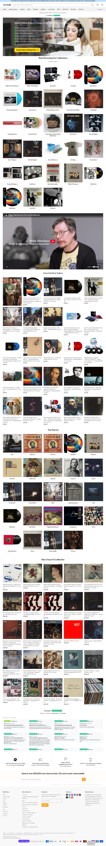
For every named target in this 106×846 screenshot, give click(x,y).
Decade (35, 9)
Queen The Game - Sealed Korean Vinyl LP (91, 671)
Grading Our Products (27, 814)
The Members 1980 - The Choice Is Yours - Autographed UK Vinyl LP (53, 700)
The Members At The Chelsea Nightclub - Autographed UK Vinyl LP (31, 700)
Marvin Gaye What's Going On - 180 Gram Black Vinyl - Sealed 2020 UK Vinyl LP (73, 419)
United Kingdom (36, 841)
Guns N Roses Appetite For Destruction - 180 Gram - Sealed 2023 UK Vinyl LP (93, 614)
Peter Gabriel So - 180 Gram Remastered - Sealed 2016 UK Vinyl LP (72, 389)
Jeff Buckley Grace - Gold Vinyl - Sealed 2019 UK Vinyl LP (53, 358)
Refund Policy (25, 810)
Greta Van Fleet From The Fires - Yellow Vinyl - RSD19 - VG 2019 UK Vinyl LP (73, 614)
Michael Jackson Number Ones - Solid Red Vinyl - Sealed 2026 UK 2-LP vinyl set (73, 359)
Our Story (73, 9)
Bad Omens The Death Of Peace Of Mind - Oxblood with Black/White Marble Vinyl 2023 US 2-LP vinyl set (12, 643)
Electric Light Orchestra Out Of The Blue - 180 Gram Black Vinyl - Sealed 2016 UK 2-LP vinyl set (32, 389)
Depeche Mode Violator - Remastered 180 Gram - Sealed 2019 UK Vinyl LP (32, 419)
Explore (43, 9)
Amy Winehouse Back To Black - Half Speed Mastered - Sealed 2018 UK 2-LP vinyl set (53, 299)
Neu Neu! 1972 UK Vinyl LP (71, 641)
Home (4, 9)
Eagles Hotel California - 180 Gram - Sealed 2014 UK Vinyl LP (52, 328)
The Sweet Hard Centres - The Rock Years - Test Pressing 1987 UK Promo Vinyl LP (52, 642)
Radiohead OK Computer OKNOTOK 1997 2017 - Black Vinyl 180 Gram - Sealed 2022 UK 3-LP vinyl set (93, 360)
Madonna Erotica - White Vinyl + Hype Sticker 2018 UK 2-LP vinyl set (12, 586)
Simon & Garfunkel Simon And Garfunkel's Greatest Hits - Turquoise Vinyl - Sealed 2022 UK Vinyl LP (12, 420)
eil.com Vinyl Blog (26, 821)
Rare (28, 9)
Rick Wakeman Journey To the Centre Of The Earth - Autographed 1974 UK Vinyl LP (11, 672)
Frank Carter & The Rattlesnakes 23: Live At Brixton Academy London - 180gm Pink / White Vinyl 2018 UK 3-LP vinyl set (32, 643)
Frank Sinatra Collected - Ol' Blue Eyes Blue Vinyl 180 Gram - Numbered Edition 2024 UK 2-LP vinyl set (12, 360)
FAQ (41, 834)
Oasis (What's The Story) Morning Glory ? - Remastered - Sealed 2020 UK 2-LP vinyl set (12, 329)
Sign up (45, 805)
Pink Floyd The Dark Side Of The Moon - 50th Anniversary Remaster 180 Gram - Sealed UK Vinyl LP (93, 330)
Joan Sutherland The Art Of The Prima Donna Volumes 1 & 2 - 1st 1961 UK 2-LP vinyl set (93, 586)
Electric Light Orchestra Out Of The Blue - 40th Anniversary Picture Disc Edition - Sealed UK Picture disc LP (32, 300)
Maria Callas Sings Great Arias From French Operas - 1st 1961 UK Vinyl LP (53, 586)
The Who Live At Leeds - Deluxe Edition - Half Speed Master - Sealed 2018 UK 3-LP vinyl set (32, 359)
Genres (22, 9)
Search (4, 833)
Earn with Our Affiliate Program (30, 802)
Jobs (23, 800)
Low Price (51, 9)
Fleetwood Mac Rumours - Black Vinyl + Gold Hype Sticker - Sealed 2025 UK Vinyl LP (93, 299)
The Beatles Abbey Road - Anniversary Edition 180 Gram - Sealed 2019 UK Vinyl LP (32, 329)
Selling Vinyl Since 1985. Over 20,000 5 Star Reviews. (53, 12)
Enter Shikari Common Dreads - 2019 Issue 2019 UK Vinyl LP (32, 585)
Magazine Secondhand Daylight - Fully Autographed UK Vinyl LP (73, 671)
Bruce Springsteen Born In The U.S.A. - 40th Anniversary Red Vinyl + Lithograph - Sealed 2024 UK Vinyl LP (53, 420)
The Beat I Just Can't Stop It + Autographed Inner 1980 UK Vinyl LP (53, 614)
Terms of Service (26, 817)
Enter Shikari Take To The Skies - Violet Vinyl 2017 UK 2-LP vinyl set (73, 586)
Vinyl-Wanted (20, 765)
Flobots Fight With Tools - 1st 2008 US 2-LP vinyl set (52, 671)
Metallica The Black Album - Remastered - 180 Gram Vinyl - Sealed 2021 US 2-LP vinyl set (93, 419)
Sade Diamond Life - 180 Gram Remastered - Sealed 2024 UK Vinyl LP (92, 389)
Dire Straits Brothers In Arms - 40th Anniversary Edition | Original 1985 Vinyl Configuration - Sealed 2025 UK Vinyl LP (73, 330)
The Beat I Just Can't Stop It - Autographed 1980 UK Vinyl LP (32, 613)
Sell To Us (65, 9)
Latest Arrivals (13, 9)
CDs (58, 9)
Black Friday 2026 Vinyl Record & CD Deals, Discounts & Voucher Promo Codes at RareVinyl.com (54, 833)
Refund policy (19, 833)
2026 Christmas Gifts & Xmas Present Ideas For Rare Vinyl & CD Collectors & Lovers (21, 834)
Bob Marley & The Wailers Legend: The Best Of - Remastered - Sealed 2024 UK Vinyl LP (52, 390)
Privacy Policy (25, 819)
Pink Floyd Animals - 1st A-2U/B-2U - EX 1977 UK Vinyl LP (12, 613)
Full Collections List (28, 833)
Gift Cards (24, 808)
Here (55, 61)
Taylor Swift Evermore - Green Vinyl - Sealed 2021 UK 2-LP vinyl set (12, 389)
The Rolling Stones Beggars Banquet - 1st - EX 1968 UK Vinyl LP (73, 700)
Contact (80, 9)
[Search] (92, 5)
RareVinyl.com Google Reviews (30, 827)
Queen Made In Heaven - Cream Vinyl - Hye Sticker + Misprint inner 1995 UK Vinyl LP (32, 672)
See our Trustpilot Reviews (29, 812)
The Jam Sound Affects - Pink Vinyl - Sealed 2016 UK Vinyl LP (11, 699)
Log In (100, 9)
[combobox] (51, 5)
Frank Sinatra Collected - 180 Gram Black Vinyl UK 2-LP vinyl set (72, 299)
